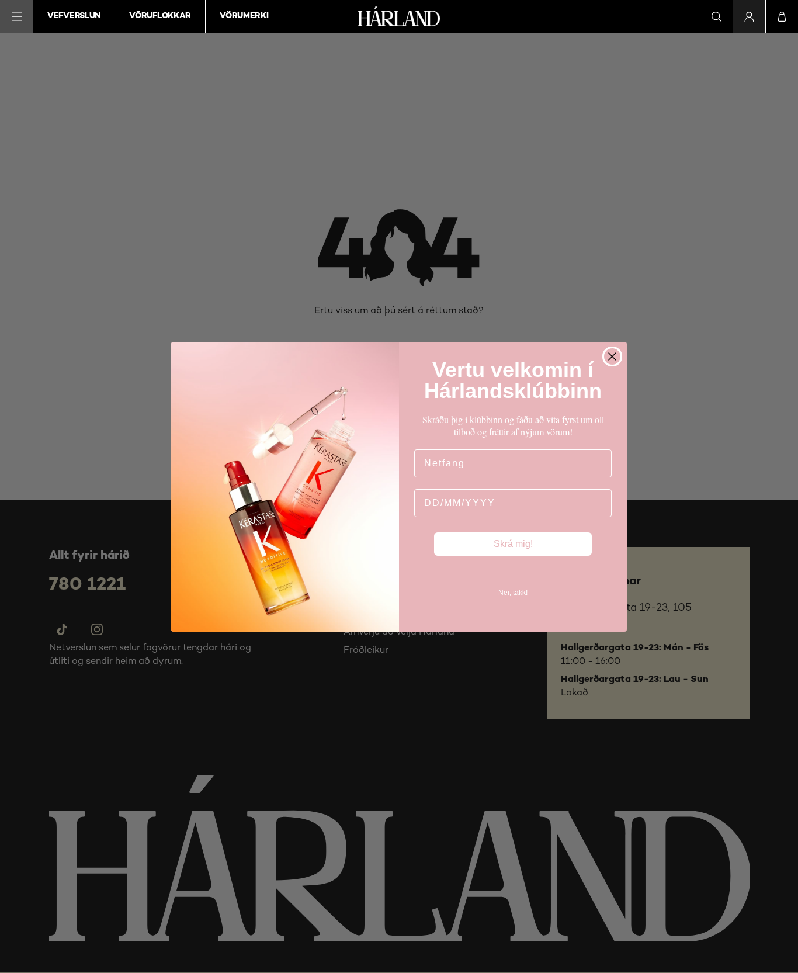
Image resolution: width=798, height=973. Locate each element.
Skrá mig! (513, 544)
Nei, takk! (513, 592)
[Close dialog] (612, 356)
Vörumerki (244, 16)
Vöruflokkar (160, 16)
